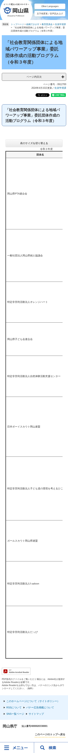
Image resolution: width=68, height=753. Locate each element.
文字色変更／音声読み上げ (50, 13)
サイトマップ (36, 713)
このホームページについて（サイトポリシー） (33, 701)
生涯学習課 (60, 24)
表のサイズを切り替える (34, 143)
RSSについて (14, 707)
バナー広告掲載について (40, 707)
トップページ (17, 24)
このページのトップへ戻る (50, 734)
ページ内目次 (34, 76)
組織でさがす (32, 24)
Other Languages (50, 6)
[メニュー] (17, 747)
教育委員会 (47, 24)
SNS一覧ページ (15, 713)
